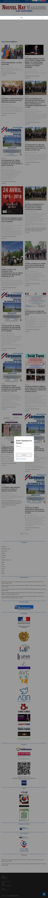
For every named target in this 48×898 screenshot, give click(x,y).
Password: (18, 446)
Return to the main (21, 459)
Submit (24, 455)
